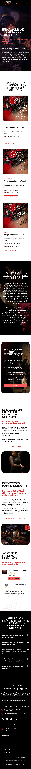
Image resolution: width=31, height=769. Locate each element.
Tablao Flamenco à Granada (10, 740)
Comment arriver (7, 746)
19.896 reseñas (11, 575)
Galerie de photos (7, 752)
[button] (27, 3)
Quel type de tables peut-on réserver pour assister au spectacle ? (14, 652)
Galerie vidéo (5, 749)
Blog (2, 743)
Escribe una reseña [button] (14, 578)
